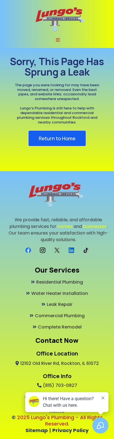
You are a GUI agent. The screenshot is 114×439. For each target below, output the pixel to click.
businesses (95, 226)
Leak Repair (59, 304)
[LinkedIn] (71, 250)
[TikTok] (86, 250)
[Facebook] (28, 250)
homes (65, 226)
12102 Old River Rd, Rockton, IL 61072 (59, 363)
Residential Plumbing (59, 282)
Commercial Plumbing (60, 316)
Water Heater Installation (59, 293)
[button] (57, 40)
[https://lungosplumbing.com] (59, 19)
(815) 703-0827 (60, 385)
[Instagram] (42, 250)
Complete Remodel (60, 327)
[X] (57, 250)
